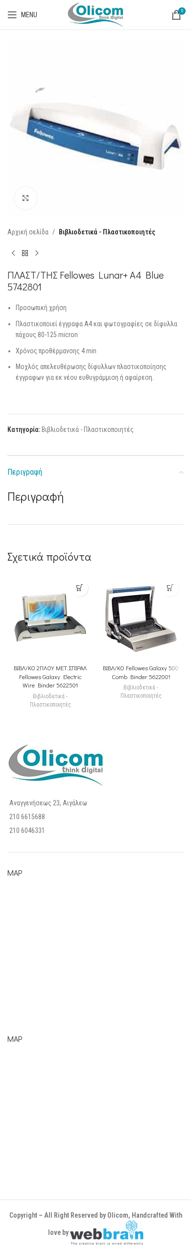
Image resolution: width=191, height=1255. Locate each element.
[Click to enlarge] (26, 198)
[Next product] (37, 253)
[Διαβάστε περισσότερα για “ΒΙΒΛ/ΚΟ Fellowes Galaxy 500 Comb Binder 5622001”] (170, 588)
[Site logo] (95, 14)
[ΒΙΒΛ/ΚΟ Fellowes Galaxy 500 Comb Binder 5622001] (141, 617)
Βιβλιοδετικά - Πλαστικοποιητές (107, 232)
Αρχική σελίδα (27, 232)
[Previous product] (13, 253)
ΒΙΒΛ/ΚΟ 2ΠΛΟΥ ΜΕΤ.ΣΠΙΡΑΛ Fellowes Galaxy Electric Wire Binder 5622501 (50, 676)
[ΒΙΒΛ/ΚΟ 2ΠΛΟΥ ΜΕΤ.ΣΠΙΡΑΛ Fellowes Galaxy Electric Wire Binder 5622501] (50, 617)
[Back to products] (25, 253)
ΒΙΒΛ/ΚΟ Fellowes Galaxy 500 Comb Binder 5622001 (141, 672)
